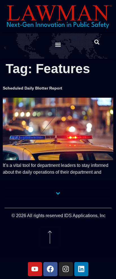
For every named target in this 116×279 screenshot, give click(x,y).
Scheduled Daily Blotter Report (32, 88)
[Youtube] (35, 269)
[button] (58, 44)
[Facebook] (50, 269)
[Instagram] (66, 269)
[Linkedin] (81, 269)
